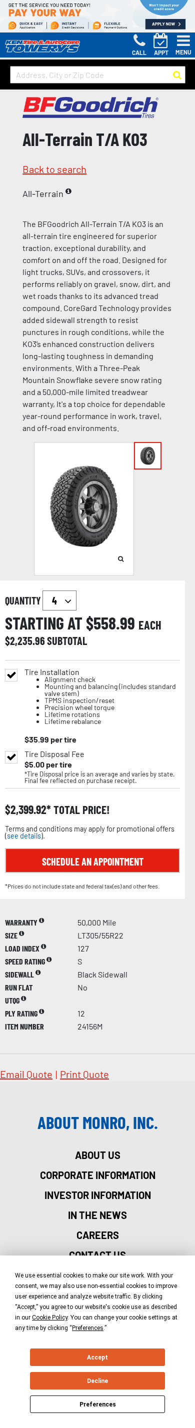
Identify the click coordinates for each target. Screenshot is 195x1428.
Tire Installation (100, 697)
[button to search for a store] (177, 75)
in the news (97, 1215)
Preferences (98, 1404)
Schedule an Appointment (93, 862)
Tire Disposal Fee (54, 754)
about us (97, 1155)
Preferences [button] (88, 1328)
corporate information (98, 1175)
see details (24, 836)
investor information (97, 1195)
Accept (97, 1357)
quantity (23, 600)
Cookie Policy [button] (50, 1317)
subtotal (67, 640)
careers (97, 1235)
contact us (97, 1255)
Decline (97, 1381)
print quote (84, 1074)
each (150, 625)
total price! (80, 810)
